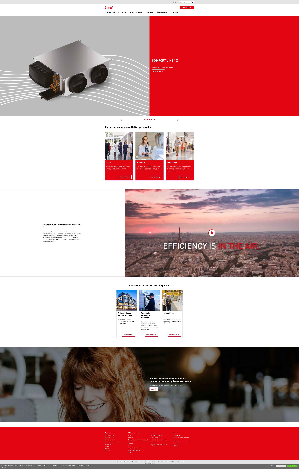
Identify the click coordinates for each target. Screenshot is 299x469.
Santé (129, 435)
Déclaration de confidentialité (151, 462)
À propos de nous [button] (162, 12)
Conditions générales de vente (123, 462)
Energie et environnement (134, 448)
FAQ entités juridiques (137, 462)
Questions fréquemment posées (159, 440)
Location (150, 12)
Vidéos (152, 442)
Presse (107, 448)
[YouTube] (177, 445)
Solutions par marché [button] (136, 12)
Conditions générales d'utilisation (168, 462)
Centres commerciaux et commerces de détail (138, 440)
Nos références (155, 437)
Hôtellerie (130, 437)
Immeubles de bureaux (134, 450)
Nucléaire (130, 446)
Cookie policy (4, 467)
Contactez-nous (177, 435)
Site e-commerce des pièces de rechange (159, 445)
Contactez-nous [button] (186, 7)
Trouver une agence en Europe (181, 437)
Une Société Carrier (150, 463)
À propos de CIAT (109, 435)
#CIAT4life (107, 437)
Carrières (107, 446)
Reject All (281, 465)
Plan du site (181, 462)
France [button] (174, 2)
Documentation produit (156, 435)
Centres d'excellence (110, 440)
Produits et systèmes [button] (111, 12)
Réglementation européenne (112, 442)
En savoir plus (158, 71)
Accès (154, 389)
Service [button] (124, 12)
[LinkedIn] (174, 445)
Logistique (130, 443)
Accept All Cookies (292, 465)
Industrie (130, 452)
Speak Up (107, 450)
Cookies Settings (271, 465)
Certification (108, 444)
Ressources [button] (174, 12)
